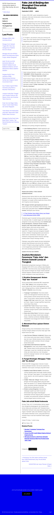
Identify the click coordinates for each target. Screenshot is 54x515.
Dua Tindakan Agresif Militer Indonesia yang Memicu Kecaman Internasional (10, 87)
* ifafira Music (6, 12)
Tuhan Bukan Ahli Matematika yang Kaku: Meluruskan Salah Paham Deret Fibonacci (10, 112)
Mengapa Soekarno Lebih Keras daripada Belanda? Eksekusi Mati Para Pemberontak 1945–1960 (37, 438)
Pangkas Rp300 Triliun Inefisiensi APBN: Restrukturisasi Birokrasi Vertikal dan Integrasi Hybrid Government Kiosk (10, 78)
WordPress (25, 512)
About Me (5, 18)
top (50, 512)
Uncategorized (33, 449)
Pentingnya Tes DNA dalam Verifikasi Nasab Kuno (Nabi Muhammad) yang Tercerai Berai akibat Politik (34, 459)
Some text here (9, 512)
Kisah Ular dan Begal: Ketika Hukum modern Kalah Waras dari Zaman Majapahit (10, 104)
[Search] (18, 128)
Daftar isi (5, 21)
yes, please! (27, 493)
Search (4, 27)
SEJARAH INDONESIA (10, 15)
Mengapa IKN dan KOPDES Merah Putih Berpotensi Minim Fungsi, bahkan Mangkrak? (10, 55)
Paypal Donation (7, 23)
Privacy (40, 512)
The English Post (7, 26)
